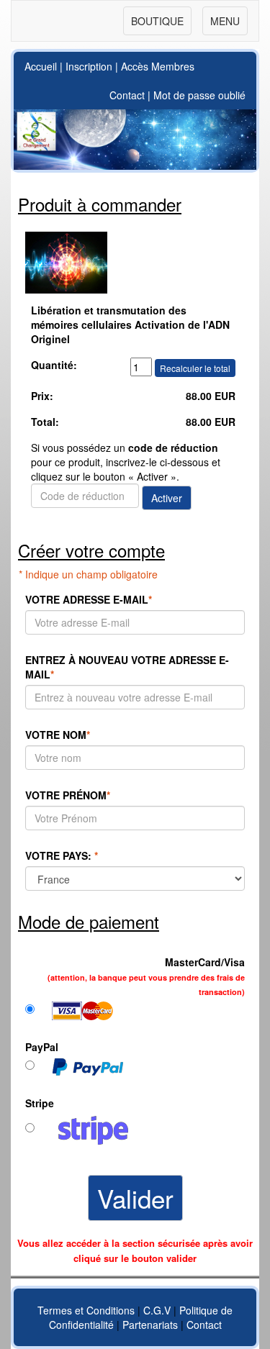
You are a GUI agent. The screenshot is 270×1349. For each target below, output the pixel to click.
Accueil (40, 66)
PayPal (41, 1047)
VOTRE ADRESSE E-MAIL (88, 599)
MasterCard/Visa (146, 976)
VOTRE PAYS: (61, 855)
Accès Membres (157, 66)
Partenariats (150, 1324)
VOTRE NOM (57, 734)
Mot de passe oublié (199, 95)
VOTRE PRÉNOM (67, 795)
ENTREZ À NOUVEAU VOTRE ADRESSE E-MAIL (127, 667)
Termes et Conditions (86, 1310)
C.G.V (157, 1310)
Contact (127, 95)
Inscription (89, 66)
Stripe (39, 1103)
